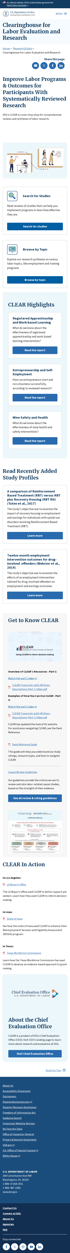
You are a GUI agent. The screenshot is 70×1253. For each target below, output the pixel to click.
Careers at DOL (12, 1213)
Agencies (8, 1224)
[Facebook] (52, 65)
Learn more (24, 536)
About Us (8, 1085)
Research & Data (22, 48)
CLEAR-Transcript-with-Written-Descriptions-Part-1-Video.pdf (31, 687)
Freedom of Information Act (19, 1112)
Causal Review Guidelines (22, 772)
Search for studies (35, 226)
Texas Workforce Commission (24, 953)
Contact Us (10, 1208)
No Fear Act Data (12, 1128)
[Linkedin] (61, 65)
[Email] (35, 65)
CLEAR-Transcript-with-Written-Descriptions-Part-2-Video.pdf (31, 715)
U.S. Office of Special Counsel (19, 1150)
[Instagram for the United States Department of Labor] (23, 1246)
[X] (44, 65)
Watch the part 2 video (21, 707)
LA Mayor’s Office (16, 884)
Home (6, 48)
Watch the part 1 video (21, 678)
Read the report (29, 351)
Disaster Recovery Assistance (19, 1107)
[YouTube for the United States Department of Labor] (31, 1246)
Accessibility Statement (17, 1091)
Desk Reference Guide (24, 744)
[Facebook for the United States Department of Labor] (6, 1246)
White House (10, 1155)
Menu (59, 13)
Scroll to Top (53, 1070)
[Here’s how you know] (35, 4)
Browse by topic (35, 280)
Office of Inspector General (18, 1134)
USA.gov (7, 1145)
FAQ (5, 1229)
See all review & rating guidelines (35, 798)
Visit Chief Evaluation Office (35, 1054)
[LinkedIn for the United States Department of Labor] (39, 1246)
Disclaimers (9, 1096)
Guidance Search (12, 1118)
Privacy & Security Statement (20, 1139)
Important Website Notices (19, 1123)
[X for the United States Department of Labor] (14, 1246)
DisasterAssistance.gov (16, 1101)
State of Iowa (14, 919)
